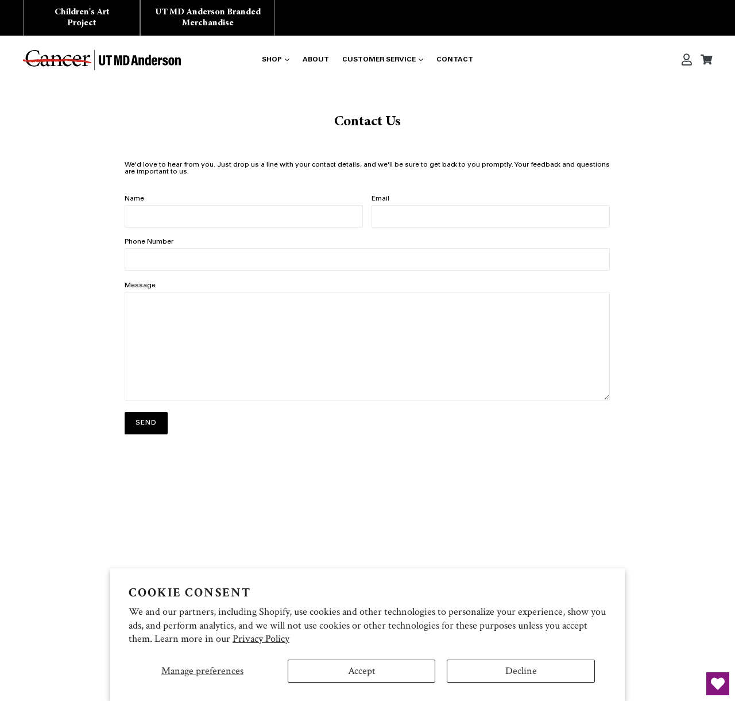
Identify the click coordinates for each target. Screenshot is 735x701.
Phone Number (149, 241)
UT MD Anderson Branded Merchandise (208, 17)
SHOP (272, 59)
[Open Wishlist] (717, 683)
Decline (521, 670)
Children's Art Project (82, 17)
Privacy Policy (261, 638)
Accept (362, 670)
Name (134, 198)
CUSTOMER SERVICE (379, 59)
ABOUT (316, 59)
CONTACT (454, 59)
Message (140, 285)
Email (380, 198)
